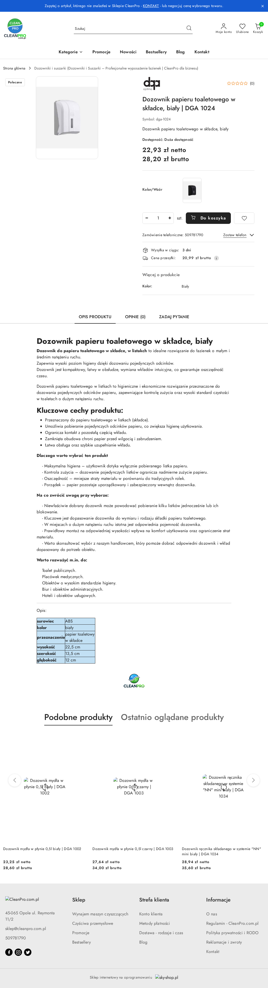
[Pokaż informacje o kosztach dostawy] (216, 258)
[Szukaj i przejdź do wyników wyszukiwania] (189, 29)
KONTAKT (151, 5)
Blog (143, 942)
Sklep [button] (78, 900)
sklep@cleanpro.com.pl (25, 929)
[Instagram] (18, 952)
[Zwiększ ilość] (170, 218)
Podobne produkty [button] (78, 717)
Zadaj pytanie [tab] (174, 317)
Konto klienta (151, 914)
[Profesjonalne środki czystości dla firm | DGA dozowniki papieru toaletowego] (134, 681)
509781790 (15, 938)
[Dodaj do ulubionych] (244, 218)
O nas (211, 914)
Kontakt (212, 952)
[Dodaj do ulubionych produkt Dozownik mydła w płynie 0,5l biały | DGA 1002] (80, 738)
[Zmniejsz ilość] (146, 218)
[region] (192, 190)
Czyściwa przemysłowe (92, 923)
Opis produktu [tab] (95, 317)
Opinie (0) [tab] (135, 317)
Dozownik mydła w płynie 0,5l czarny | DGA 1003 (132, 848)
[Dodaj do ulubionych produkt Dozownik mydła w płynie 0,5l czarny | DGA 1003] (170, 738)
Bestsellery (81, 942)
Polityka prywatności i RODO (232, 933)
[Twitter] (27, 952)
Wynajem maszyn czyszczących (100, 914)
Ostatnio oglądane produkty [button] (172, 717)
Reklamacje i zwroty (224, 942)
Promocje (80, 933)
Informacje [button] (218, 900)
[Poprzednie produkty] (14, 780)
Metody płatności (154, 923)
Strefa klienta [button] (154, 900)
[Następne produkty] (253, 780)
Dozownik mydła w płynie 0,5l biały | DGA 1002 (42, 848)
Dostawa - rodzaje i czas (161, 933)
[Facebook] (9, 952)
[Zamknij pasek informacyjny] (262, 6)
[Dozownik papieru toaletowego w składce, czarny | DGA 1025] (192, 190)
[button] (71, 52)
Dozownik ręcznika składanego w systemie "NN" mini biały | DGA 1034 (221, 851)
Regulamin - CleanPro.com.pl (232, 923)
